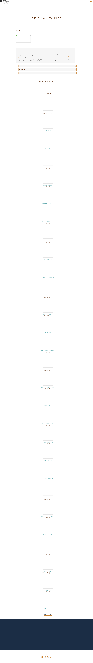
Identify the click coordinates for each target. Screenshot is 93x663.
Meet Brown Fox (46, 632)
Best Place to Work (22, 56)
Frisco (50, 654)
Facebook (45, 657)
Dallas (43, 654)
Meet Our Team (47, 614)
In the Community (7, 5)
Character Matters (20, 59)
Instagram (47, 657)
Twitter (51, 657)
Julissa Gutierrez (34, 32)
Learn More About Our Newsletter (47, 86)
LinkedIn (42, 657)
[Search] (75, 73)
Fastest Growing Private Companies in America (50, 55)
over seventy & (45, 56)
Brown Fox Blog (7, 8)
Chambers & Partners (48, 54)
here (56, 60)
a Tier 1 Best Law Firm (33, 54)
